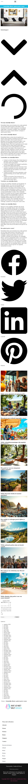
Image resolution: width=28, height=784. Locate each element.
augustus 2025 (7, 640)
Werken (4, 731)
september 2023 (7, 670)
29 (9, 610)
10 (1, 607)
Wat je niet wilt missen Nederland (9, 715)
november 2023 (7, 668)
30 (10, 610)
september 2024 (7, 654)
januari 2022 (7, 698)
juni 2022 (6, 691)
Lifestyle (4, 725)
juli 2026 (6, 625)
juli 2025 (6, 642)
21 (7, 609)
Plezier (4, 735)
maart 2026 (6, 631)
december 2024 (7, 650)
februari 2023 (7, 680)
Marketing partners (14, 769)
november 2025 (7, 636)
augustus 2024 (7, 655)
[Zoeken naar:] (8, 617)
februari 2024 (7, 664)
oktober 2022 (7, 686)
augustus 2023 (7, 672)
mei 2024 (6, 660)
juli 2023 (6, 673)
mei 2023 (6, 676)
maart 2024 (6, 662)
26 (4, 610)
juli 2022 (6, 690)
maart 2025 (6, 647)
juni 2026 (6, 627)
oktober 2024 (7, 653)
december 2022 (7, 683)
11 (3, 607)
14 (7, 607)
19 (4, 609)
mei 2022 (6, 692)
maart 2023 (6, 679)
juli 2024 (6, 657)
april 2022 (6, 694)
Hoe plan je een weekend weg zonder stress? (13, 418)
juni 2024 (6, 658)
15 (9, 607)
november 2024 (7, 651)
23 (10, 609)
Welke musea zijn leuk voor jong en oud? (13, 394)
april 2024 (6, 661)
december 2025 (7, 635)
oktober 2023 (7, 669)
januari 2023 (7, 681)
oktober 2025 (7, 638)
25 (3, 610)
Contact (4, 741)
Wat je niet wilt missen (8, 721)
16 (10, 607)
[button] (15, 1)
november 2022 (7, 684)
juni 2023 (6, 675)
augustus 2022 (7, 688)
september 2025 (7, 639)
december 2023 (7, 666)
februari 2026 (7, 632)
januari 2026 (7, 634)
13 (6, 607)
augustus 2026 (7, 624)
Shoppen (4, 738)
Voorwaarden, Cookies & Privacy (14, 766)
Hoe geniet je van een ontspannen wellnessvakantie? (10, 468)
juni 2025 (6, 643)
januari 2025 (7, 649)
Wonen (3, 701)
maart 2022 (6, 695)
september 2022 (7, 687)
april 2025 (6, 646)
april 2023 (6, 677)
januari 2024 (7, 665)
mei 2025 (6, 645)
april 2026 (6, 630)
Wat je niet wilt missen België (8, 712)
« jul (2, 614)
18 (3, 609)
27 (6, 610)
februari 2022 (7, 697)
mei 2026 (6, 628)
